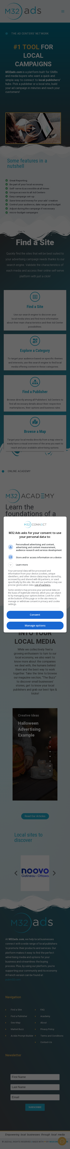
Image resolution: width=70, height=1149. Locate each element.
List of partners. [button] (43, 584)
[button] (35, 564)
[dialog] (35, 574)
